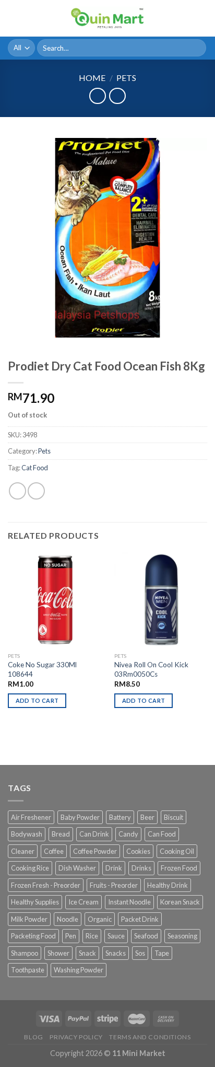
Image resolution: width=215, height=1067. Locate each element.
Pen (70, 936)
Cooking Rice (30, 868)
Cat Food (34, 467)
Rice (92, 936)
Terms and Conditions (149, 1037)
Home (92, 78)
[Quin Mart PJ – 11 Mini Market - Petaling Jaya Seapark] (107, 18)
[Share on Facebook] (36, 491)
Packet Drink (140, 919)
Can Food (162, 834)
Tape (161, 953)
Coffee (54, 851)
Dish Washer (77, 868)
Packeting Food (33, 936)
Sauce (116, 936)
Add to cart (37, 700)
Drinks (141, 868)
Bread (61, 834)
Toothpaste (27, 970)
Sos (140, 953)
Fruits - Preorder (114, 885)
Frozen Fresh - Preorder (45, 885)
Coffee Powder (95, 851)
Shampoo (24, 953)
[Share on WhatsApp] (17, 491)
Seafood (146, 936)
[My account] (184, 18)
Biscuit (173, 817)
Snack (87, 953)
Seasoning (182, 936)
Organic (100, 919)
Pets (126, 78)
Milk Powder (29, 919)
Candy (128, 834)
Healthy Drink (167, 885)
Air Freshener (31, 817)
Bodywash (26, 834)
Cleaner (22, 851)
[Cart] (202, 18)
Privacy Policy (76, 1037)
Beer (147, 817)
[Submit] (196, 48)
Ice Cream (83, 902)
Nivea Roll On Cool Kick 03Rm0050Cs (151, 669)
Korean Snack (180, 902)
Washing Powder (78, 970)
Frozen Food (179, 868)
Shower (58, 953)
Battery (120, 817)
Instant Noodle (129, 902)
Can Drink (94, 834)
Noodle (67, 919)
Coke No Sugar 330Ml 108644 (42, 669)
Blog (33, 1037)
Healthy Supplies (35, 902)
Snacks (115, 953)
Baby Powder (80, 817)
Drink (113, 868)
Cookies (138, 851)
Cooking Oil (177, 851)
